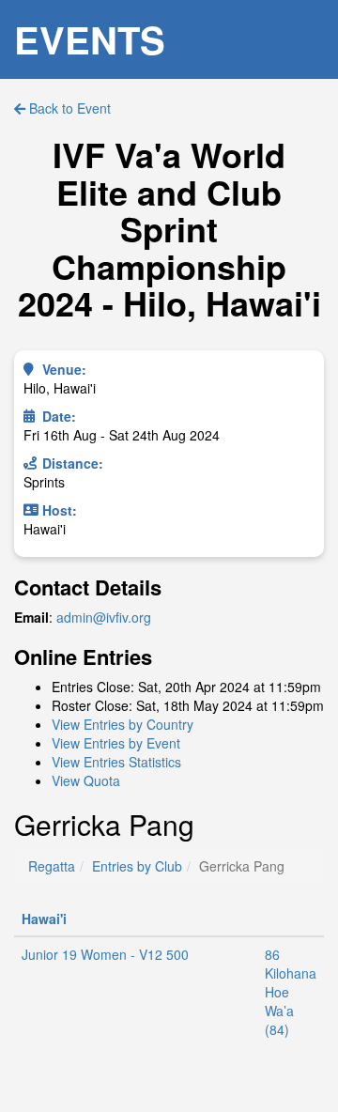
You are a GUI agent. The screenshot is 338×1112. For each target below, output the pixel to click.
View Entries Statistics (116, 761)
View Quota (86, 780)
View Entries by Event (116, 743)
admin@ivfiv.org (103, 617)
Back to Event (68, 108)
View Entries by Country (122, 724)
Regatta (51, 866)
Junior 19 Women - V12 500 (105, 954)
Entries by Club (137, 866)
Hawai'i (44, 918)
